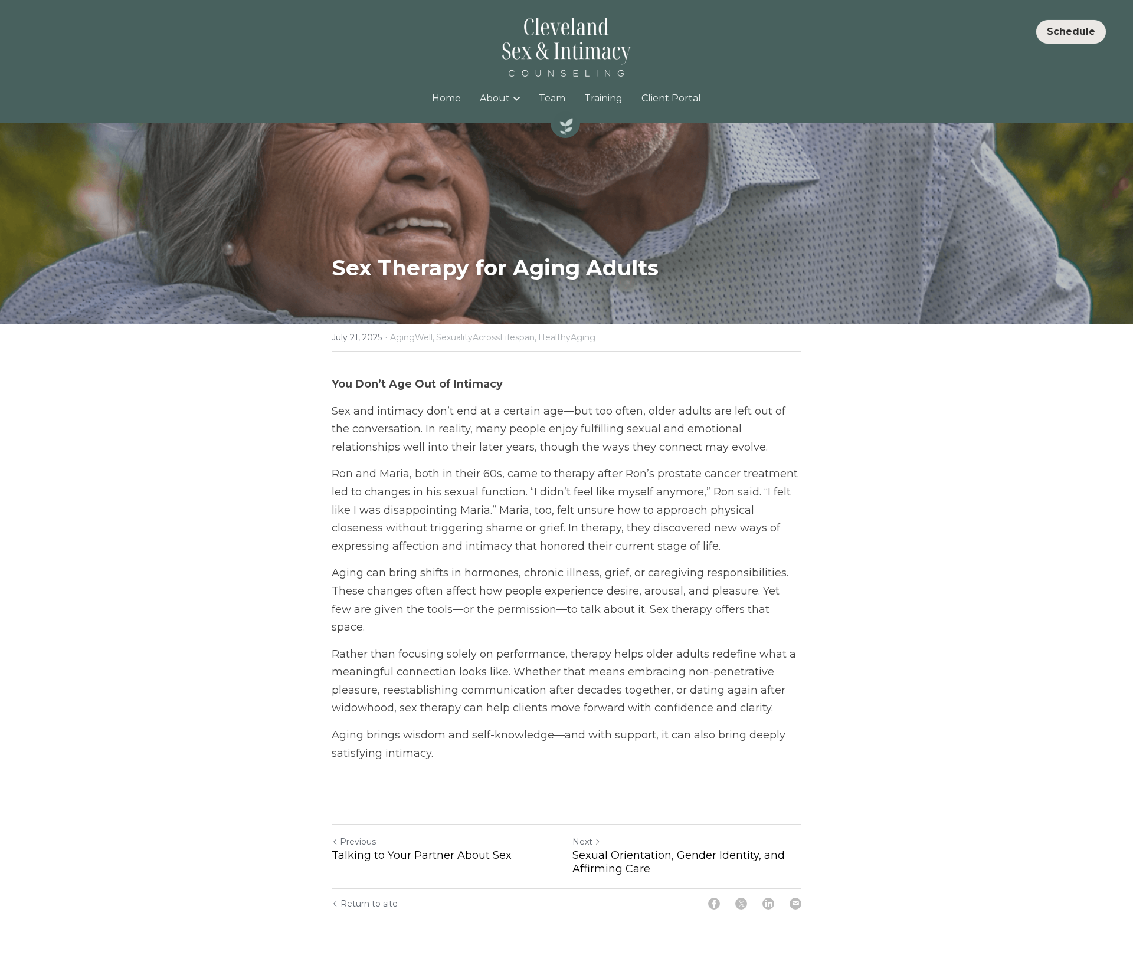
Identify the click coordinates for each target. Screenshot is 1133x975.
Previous (358, 841)
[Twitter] (741, 904)
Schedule (1071, 31)
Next (582, 841)
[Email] (795, 904)
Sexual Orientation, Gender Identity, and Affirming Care (678, 862)
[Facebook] (714, 904)
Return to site (369, 903)
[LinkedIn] (768, 904)
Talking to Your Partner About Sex (422, 855)
